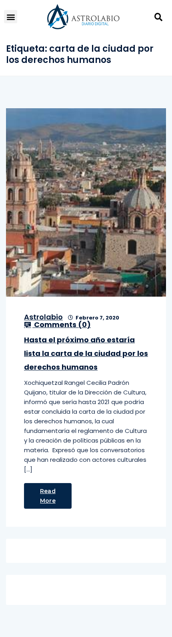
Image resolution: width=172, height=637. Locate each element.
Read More (48, 495)
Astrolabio (43, 317)
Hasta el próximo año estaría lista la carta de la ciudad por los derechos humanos (86, 353)
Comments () (61, 324)
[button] (10, 16)
